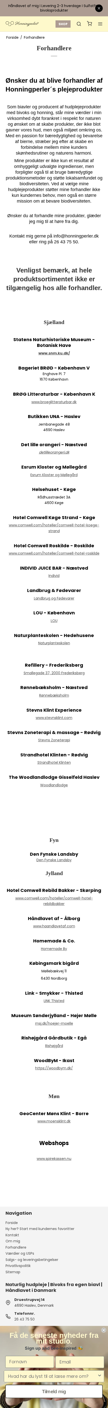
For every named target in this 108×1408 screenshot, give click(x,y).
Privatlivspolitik (18, 1265)
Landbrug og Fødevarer (54, 598)
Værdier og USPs (20, 1253)
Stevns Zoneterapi (54, 740)
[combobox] (52, 1376)
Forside (12, 1222)
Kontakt (12, 1235)
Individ (54, 575)
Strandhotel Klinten (54, 762)
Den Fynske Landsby (54, 859)
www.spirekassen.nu (54, 1158)
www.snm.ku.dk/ (54, 353)
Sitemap (13, 1272)
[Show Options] (99, 1376)
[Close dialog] (103, 1330)
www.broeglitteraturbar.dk (54, 401)
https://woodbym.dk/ (54, 1068)
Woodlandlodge (54, 785)
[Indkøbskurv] (89, 24)
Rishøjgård (54, 1045)
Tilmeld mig (54, 1391)
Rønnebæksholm (54, 695)
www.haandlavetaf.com (54, 926)
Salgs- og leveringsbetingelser (32, 1259)
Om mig (13, 1241)
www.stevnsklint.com (54, 717)
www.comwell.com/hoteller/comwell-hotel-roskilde (54, 553)
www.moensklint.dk (54, 1121)
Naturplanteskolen (54, 643)
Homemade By (54, 948)
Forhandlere (16, 1247)
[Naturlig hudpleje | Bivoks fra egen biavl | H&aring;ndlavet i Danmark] (22, 23)
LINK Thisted (54, 1000)
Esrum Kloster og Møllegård (54, 474)
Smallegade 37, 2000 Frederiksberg (54, 672)
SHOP (63, 24)
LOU (54, 620)
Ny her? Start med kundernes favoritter (40, 1228)
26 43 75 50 (24, 1319)
